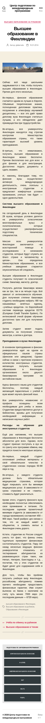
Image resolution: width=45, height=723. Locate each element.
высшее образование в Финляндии (20, 603)
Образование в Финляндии (17, 609)
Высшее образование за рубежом (22, 22)
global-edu (20, 45)
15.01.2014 (34, 45)
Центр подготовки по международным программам (22, 8)
